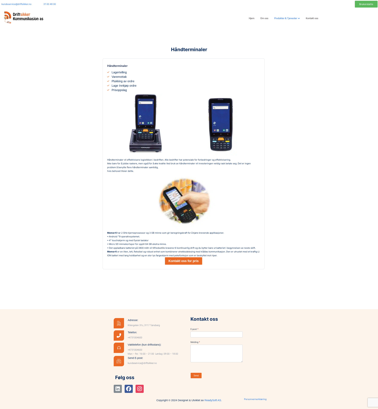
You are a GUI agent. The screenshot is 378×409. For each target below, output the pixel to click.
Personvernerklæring (255, 399)
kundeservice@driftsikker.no (16, 4)
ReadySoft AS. (213, 400)
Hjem (251, 18)
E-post (194, 329)
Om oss (264, 18)
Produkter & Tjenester (285, 18)
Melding (195, 342)
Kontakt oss (312, 18)
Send (196, 375)
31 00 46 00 (49, 4)
